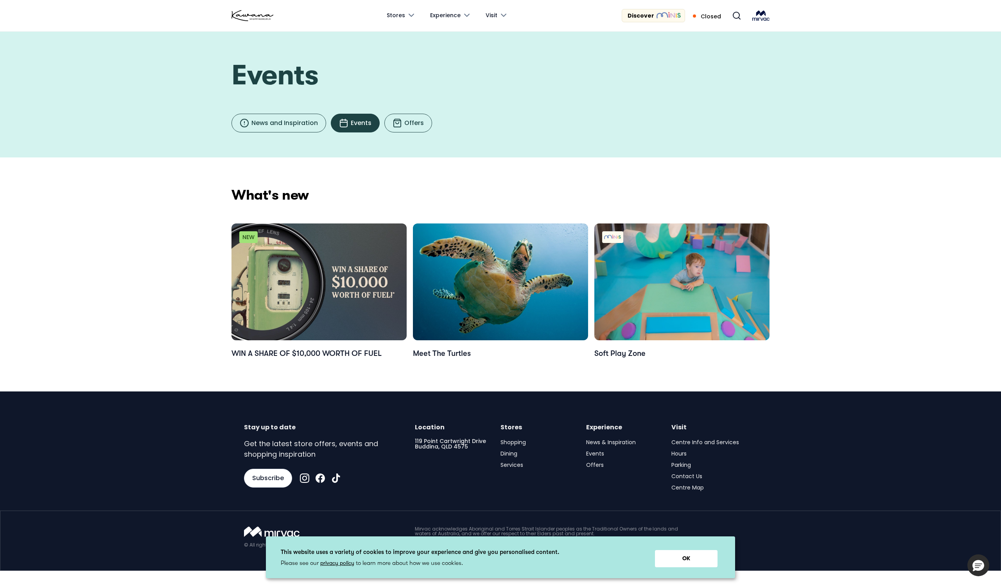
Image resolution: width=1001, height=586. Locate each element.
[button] (978, 565)
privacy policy (337, 563)
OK (686, 558)
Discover (641, 15)
